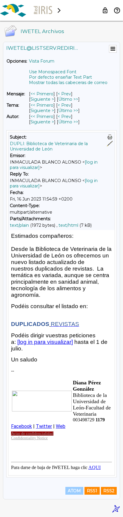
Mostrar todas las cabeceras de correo (68, 82)
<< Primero (41, 94)
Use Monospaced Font (52, 71)
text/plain (19, 225)
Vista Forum (41, 61)
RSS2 (108, 490)
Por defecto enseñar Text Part (60, 77)
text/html (68, 225)
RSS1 (92, 490)
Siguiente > (42, 99)
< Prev (64, 94)
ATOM (74, 490)
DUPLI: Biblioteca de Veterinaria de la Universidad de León (49, 146)
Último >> (68, 99)
